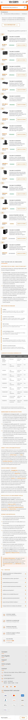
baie (21, 455)
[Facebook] (3, 686)
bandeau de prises (7, 461)
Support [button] (4, 660)
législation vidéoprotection (12, 552)
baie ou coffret (12, 504)
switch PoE (17, 473)
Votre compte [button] (6, 664)
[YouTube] (14, 686)
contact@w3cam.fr (9, 678)
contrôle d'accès (21, 478)
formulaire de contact (7, 563)
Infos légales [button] (6, 656)
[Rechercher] (25, 7)
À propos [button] (4, 652)
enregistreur (14, 470)
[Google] (7, 686)
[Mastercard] (14, 696)
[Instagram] (10, 686)
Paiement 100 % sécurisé (11, 690)
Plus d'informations (10, 24)
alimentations (12, 509)
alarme (13, 478)
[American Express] (22, 696)
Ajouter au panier (21, 45)
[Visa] (5, 696)
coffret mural (13, 455)
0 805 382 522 (18, 563)
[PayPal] (5, 700)
